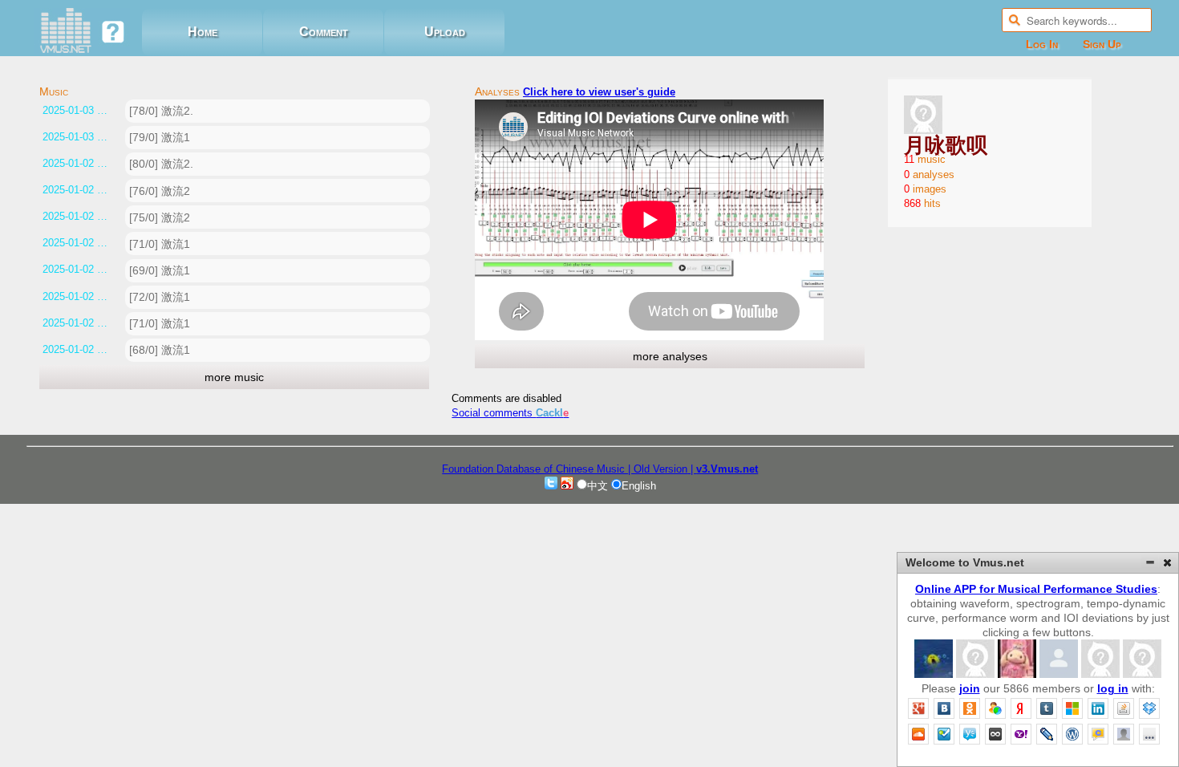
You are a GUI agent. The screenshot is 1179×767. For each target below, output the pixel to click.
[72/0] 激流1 (159, 296)
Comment (323, 32)
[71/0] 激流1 (159, 243)
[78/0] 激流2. (161, 110)
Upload (444, 32)
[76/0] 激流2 (159, 191)
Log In (1042, 44)
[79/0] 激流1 (159, 137)
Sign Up (1102, 44)
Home (202, 32)
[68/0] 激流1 (159, 349)
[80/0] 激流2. (161, 163)
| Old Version (657, 469)
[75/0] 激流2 (159, 217)
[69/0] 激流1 (159, 270)
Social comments (510, 413)
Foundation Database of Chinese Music (535, 469)
